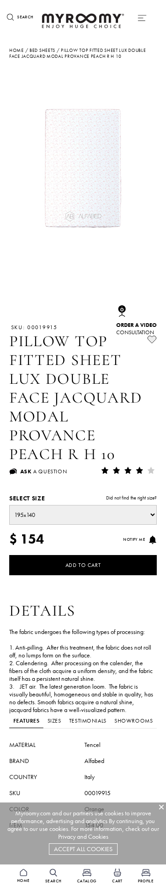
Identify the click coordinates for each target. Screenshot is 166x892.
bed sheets (42, 50)
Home (16, 50)
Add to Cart (83, 565)
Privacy (67, 837)
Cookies (98, 837)
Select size (83, 498)
